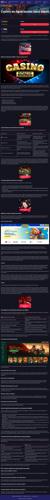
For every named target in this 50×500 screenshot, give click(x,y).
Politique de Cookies (26, 496)
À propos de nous (35, 496)
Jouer (34, 24)
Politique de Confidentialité (17, 496)
